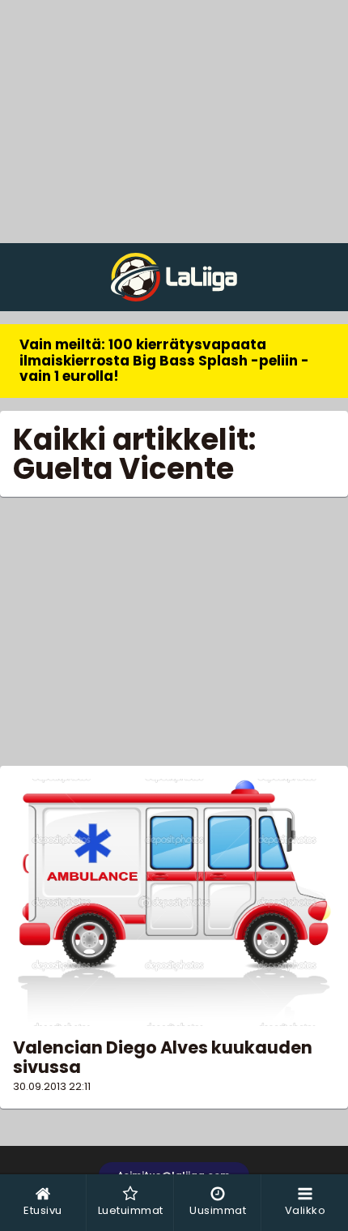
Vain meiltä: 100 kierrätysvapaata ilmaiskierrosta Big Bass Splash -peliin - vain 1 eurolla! (164, 360)
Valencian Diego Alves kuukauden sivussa (162, 1057)
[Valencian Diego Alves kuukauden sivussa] (174, 902)
